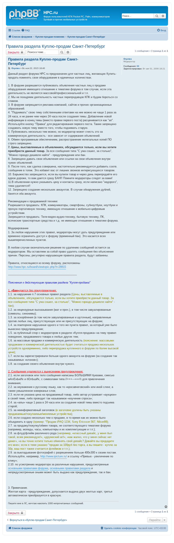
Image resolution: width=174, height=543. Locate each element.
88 (138, 66)
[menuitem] (25, 30)
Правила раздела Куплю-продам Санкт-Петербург (55, 46)
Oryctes (127, 59)
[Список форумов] (25, 14)
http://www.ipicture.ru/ (53, 456)
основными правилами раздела (70, 468)
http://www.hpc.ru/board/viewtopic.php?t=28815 (37, 266)
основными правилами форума (28, 468)
